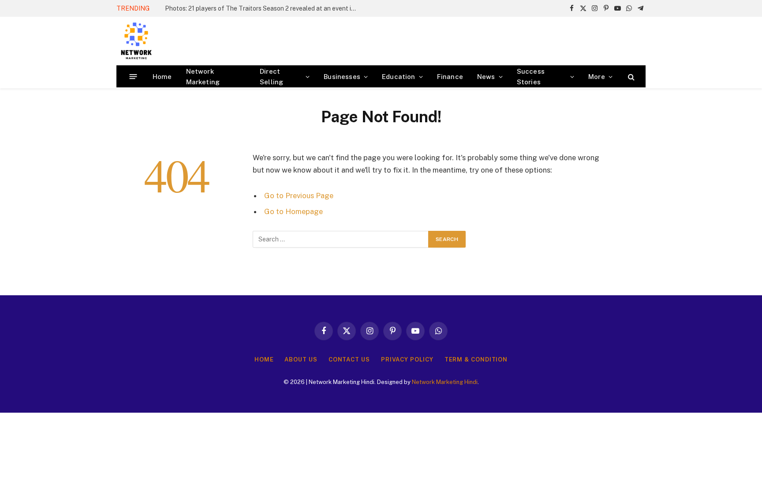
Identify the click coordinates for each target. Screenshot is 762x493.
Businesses (342, 76)
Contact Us (349, 359)
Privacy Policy (407, 359)
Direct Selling (271, 77)
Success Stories (531, 77)
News (486, 76)
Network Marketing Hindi (445, 382)
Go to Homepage (293, 211)
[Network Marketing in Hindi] (136, 41)
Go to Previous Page (298, 195)
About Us (300, 359)
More (596, 76)
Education (398, 76)
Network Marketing (203, 77)
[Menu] (133, 76)
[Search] (630, 77)
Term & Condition (476, 359)
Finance (450, 76)
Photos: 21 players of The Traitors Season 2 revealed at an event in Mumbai (264, 8)
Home (162, 76)
